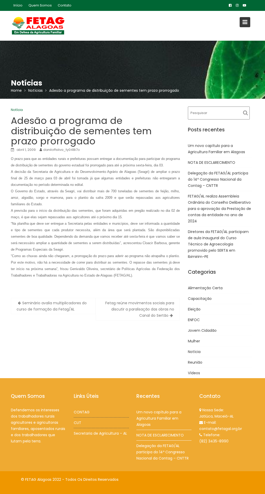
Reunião (195, 362)
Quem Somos (40, 5)
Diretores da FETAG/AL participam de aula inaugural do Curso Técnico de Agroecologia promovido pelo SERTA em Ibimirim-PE (218, 244)
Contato (64, 5)
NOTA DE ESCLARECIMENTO (211, 162)
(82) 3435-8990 (214, 441)
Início (18, 5)
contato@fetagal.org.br (220, 428)
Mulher (194, 341)
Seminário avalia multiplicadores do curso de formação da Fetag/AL (52, 306)
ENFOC (194, 319)
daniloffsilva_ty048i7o (61, 149)
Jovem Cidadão (202, 330)
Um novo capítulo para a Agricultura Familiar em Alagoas (158, 418)
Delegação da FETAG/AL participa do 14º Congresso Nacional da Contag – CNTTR (218, 179)
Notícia (17, 109)
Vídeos (194, 373)
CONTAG (82, 412)
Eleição (194, 309)
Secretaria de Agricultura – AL (100, 433)
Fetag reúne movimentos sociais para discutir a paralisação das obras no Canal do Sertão (139, 309)
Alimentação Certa (205, 288)
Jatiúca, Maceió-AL (216, 416)
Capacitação (200, 298)
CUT (77, 422)
